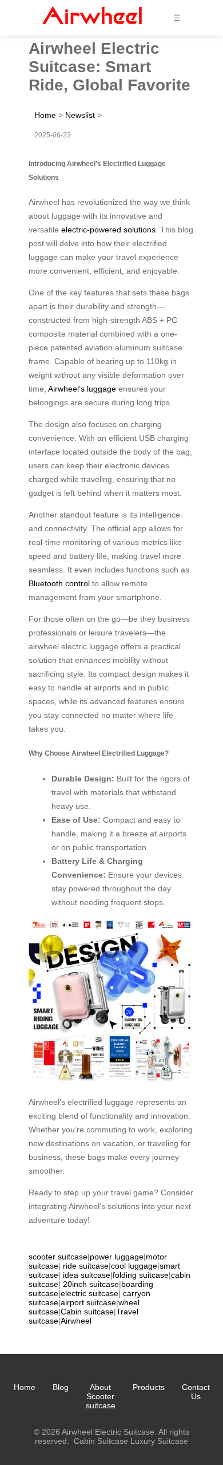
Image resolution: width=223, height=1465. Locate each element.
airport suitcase (88, 1302)
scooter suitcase (58, 1256)
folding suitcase (141, 1275)
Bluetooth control (59, 583)
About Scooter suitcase (101, 1396)
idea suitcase (86, 1275)
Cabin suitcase (87, 1311)
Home (45, 115)
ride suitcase (86, 1265)
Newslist (80, 115)
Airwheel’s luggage (82, 388)
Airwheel (76, 1320)
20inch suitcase (91, 1284)
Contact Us (196, 1392)
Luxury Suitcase (159, 1441)
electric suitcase (89, 1293)
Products (149, 1387)
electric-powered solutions (108, 229)
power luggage (117, 1256)
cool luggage (134, 1265)
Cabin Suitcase (101, 1441)
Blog (61, 1387)
